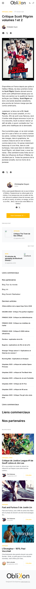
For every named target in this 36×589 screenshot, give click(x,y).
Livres (10, 11)
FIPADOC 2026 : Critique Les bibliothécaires (17, 317)
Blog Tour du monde (9, 285)
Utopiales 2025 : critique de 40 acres (15, 389)
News (6, 254)
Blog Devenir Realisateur (11, 294)
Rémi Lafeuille (11, 562)
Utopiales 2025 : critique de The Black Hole (17, 372)
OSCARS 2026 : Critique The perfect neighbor (18, 312)
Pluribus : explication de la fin (12, 339)
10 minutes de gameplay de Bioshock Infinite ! (13, 258)
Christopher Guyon (12, 27)
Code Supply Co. (25, 581)
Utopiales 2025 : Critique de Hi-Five (14, 384)
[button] (3, 3)
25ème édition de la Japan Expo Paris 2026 (17, 306)
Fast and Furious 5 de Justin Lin (17, 507)
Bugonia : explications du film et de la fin (16, 345)
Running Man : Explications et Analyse (15, 358)
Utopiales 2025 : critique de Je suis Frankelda (18, 378)
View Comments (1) (16, 215)
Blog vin (5, 289)
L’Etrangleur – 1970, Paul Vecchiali (13, 549)
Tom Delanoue (11, 474)
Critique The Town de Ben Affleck (22, 235)
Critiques (5, 11)
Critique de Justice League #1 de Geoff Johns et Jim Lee (17, 461)
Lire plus (29, 475)
